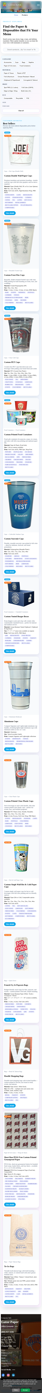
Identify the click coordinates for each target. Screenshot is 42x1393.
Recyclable (19, 98)
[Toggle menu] (38, 5)
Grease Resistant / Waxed (26, 76)
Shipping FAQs (6, 1363)
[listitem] (3, 1375)
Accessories (8, 62)
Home (16, 15)
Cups (16, 62)
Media (3, 1358)
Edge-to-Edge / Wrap (11, 91)
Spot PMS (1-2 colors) (11, 87)
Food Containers (25, 66)
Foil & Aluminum (9, 76)
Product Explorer (6, 1353)
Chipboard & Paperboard (12, 80)
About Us (4, 1361)
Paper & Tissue (9, 73)
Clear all (21, 110)
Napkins (31, 62)
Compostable (8, 98)
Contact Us (4, 1366)
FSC (27, 98)
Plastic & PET (21, 73)
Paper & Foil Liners (10, 66)
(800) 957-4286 (7, 1332)
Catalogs (4, 1355)
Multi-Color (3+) (26, 91)
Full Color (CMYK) (27, 87)
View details (10, 213)
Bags (23, 62)
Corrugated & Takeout (30, 80)
